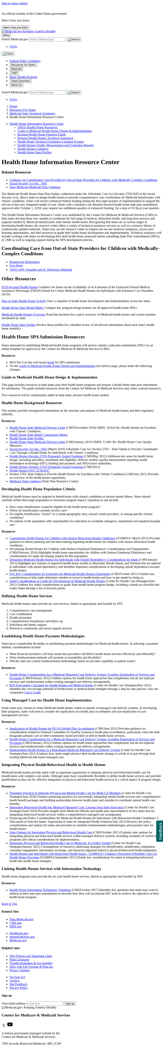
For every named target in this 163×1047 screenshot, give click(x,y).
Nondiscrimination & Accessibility (31, 963)
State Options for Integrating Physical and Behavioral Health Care (51, 832)
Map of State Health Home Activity (24, 301)
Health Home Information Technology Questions (40, 890)
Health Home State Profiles (34, 152)
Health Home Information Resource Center (37, 123)
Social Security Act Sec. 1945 (28, 183)
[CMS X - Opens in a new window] (4, 1026)
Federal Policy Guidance (25, 61)
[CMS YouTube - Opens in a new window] (10, 1026)
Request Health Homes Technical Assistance (45, 138)
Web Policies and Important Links (31, 956)
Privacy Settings (20, 970)
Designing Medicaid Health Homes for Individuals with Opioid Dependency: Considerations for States (74, 559)
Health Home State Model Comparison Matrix (39, 434)
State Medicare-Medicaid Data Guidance (35, 187)
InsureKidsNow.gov (22, 936)
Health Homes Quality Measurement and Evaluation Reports (55, 145)
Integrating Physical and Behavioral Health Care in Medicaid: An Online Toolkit (60, 843)
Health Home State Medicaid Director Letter (37, 427)
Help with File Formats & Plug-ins (31, 966)
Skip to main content (14, 3)
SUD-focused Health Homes (20, 287)
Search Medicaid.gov (15, 39)
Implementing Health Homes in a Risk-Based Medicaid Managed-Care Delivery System (65, 750)
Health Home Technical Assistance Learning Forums (50, 141)
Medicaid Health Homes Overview (24, 314)
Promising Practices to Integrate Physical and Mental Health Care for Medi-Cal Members (65, 793)
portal (50, 362)
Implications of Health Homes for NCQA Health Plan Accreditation (52, 728)
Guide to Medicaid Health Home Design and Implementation (57, 366)
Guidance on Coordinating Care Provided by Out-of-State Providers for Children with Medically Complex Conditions (83, 180)
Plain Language (19, 959)
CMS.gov (16, 923)
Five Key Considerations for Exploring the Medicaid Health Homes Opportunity (60, 574)
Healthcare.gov (19, 933)
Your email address (13, 1003)
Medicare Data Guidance (25, 481)
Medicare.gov (18, 940)
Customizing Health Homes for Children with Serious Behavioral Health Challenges (62, 538)
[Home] (29, 31)
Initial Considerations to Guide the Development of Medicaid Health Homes (57, 581)
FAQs (13, 46)
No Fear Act (17, 977)
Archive (15, 980)
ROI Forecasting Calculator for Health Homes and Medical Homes (51, 685)
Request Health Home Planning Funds (41, 134)
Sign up (69, 1003)
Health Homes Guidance (33, 148)
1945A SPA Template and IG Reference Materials (41, 269)
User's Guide (32, 692)
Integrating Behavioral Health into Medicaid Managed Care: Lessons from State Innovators (67, 807)
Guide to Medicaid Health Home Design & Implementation (54, 131)
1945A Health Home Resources (37, 127)
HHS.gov (16, 926)
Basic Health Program (23, 77)
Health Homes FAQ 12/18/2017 (30, 470)
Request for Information (25, 262)
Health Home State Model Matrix (23, 307)
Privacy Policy (19, 987)
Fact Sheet (16, 265)
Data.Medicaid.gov (22, 919)
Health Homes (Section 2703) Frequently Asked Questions (46, 456)
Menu (6, 35)
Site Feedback (18, 984)
